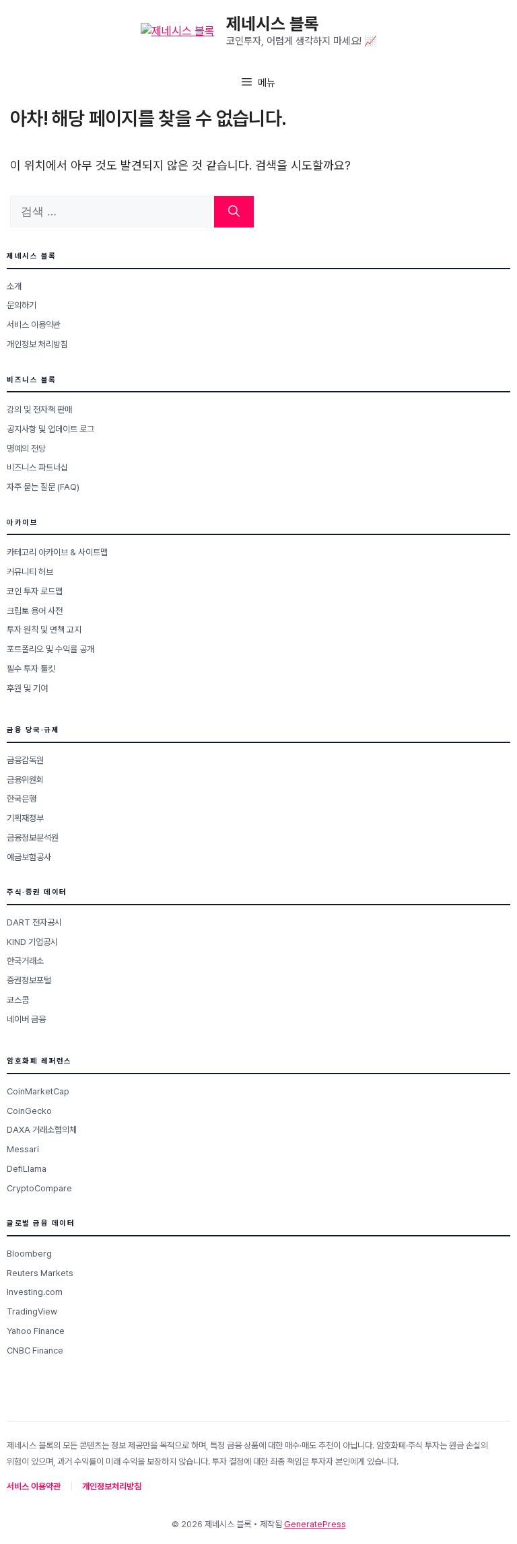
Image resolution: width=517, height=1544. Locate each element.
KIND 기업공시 (32, 942)
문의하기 (21, 305)
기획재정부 (25, 818)
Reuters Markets (40, 1273)
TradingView (32, 1311)
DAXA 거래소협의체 (42, 1130)
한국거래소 (25, 961)
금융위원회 (25, 780)
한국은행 (21, 799)
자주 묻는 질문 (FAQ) (43, 487)
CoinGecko (29, 1111)
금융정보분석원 (33, 838)
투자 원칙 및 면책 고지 (44, 630)
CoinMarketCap (38, 1091)
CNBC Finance (35, 1350)
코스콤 (18, 1000)
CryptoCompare (39, 1188)
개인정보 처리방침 (37, 344)
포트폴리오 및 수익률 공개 (50, 649)
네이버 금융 (26, 1019)
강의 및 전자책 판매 (39, 410)
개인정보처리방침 (111, 1486)
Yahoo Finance (36, 1331)
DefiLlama (26, 1169)
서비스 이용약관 (34, 325)
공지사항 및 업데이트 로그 (50, 429)
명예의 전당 (26, 449)
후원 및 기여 (27, 688)
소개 (14, 286)
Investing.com (35, 1292)
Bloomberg (29, 1254)
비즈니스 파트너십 (37, 467)
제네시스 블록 (272, 23)
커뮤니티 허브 (30, 572)
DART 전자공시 (34, 922)
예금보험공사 (29, 857)
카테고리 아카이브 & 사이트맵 (57, 552)
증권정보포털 (29, 980)
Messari (23, 1149)
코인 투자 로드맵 (35, 591)
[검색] (234, 212)
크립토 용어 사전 (35, 611)
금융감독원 (25, 760)
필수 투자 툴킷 (31, 669)
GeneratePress (315, 1524)
